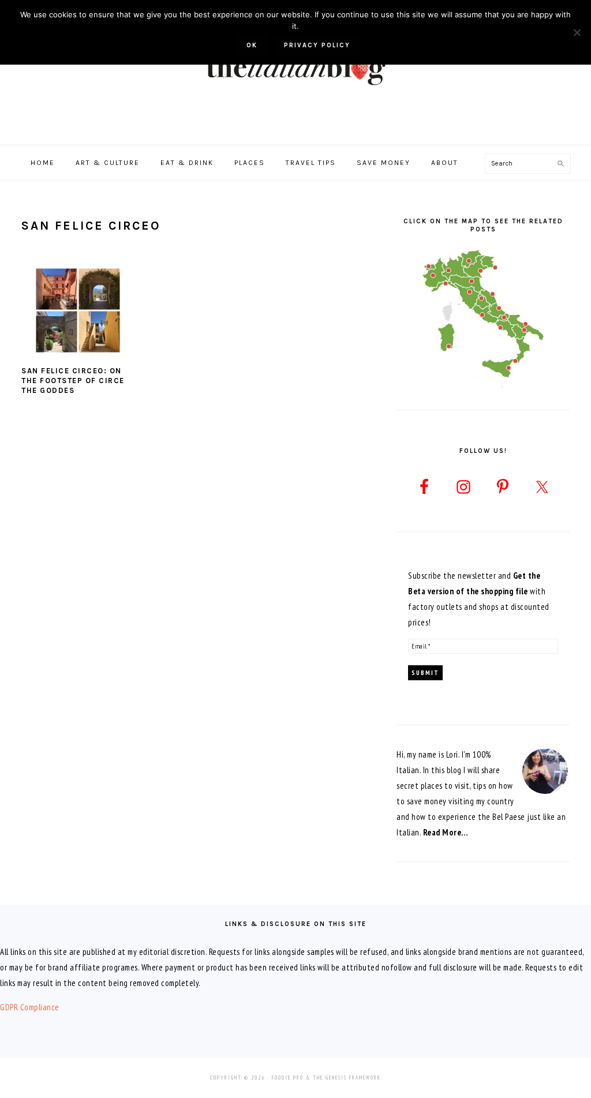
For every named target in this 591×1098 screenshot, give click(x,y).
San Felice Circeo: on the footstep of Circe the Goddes (73, 380)
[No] (576, 32)
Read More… (445, 832)
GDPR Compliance (29, 1007)
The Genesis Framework (347, 1077)
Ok (251, 45)
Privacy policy (317, 45)
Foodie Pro (288, 1077)
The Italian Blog (295, 69)
